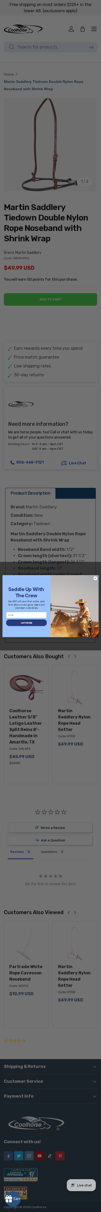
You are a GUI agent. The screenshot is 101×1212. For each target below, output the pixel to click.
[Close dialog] (95, 578)
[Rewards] (13, 1199)
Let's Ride (26, 622)
